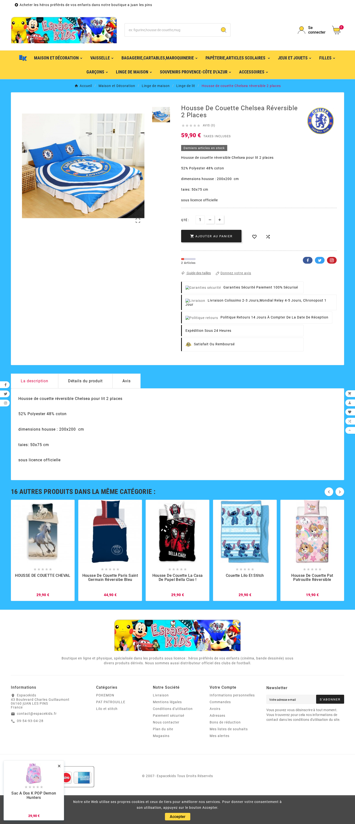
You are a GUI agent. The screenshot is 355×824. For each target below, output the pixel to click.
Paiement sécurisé (168, 715)
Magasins (161, 736)
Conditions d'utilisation (173, 709)
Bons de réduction (225, 722)
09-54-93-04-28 (30, 721)
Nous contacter (166, 722)
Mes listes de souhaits (229, 729)
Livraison (161, 695)
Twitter (320, 260)
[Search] (223, 30)
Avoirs (215, 709)
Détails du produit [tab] (85, 381)
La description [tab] (34, 381)
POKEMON (105, 695)
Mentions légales (167, 702)
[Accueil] (22, 58)
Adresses (217, 715)
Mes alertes (219, 736)
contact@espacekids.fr (37, 714)
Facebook (307, 260)
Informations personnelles (232, 695)
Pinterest (332, 260)
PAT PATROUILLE (110, 702)
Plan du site (163, 729)
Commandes (220, 702)
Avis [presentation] (126, 381)
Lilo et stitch (107, 709)
